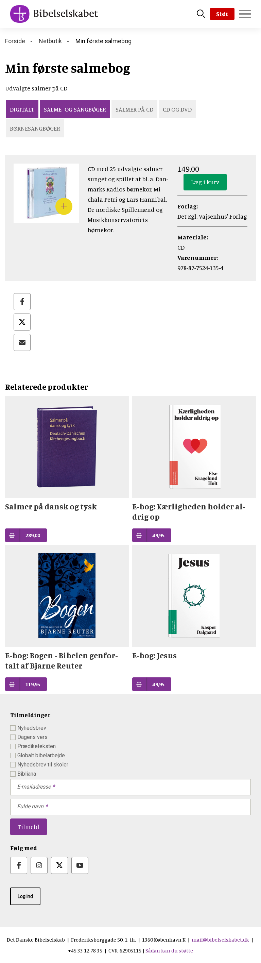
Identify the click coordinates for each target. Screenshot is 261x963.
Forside (15, 41)
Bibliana (26, 774)
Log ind (25, 896)
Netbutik (50, 41)
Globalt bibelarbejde (41, 755)
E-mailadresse (34, 786)
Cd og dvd (177, 109)
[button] (46, 218)
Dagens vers (32, 737)
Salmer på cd (134, 109)
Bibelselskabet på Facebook (18, 865)
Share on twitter (22, 322)
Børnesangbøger (35, 128)
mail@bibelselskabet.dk (220, 939)
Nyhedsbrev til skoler (42, 764)
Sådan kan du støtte (169, 950)
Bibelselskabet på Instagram (39, 865)
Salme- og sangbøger (75, 109)
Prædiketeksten (36, 746)
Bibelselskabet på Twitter (59, 865)
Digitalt (22, 109)
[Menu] (245, 14)
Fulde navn (30, 806)
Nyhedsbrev (31, 728)
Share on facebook (22, 301)
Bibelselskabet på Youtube (79, 865)
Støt (222, 13)
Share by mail (22, 342)
